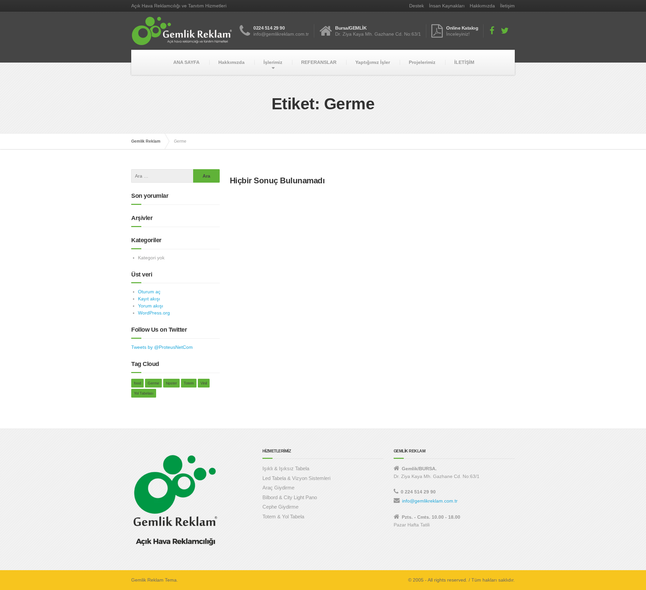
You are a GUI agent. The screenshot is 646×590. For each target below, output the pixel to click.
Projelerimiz (422, 62)
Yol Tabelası (143, 393)
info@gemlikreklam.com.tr (430, 501)
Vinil (204, 383)
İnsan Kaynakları (447, 5)
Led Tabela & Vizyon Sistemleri (296, 478)
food (137, 383)
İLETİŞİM (464, 62)
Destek (416, 5)
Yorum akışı (150, 305)
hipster (171, 383)
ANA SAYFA (186, 62)
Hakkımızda (482, 5)
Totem (189, 383)
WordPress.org (154, 313)
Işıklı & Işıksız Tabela (285, 468)
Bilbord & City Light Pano (289, 497)
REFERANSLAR (318, 62)
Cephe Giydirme (280, 507)
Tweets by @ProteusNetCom (162, 347)
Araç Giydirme (278, 487)
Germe (153, 383)
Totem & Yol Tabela (283, 516)
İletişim (507, 5)
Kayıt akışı (149, 298)
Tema (171, 580)
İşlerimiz (272, 62)
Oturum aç (149, 291)
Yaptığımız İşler (372, 62)
